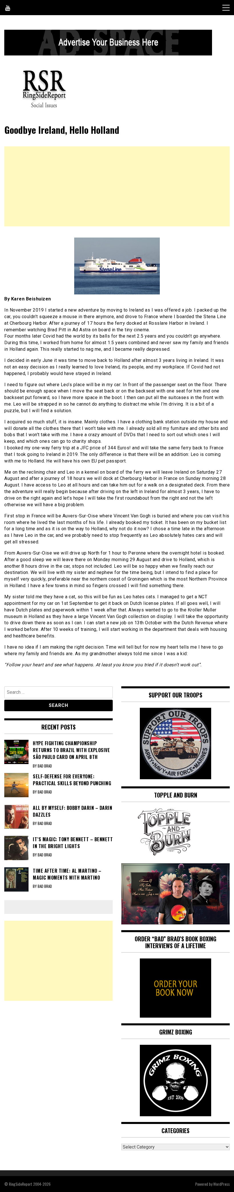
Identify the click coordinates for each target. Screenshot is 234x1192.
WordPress (221, 1184)
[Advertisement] (117, 186)
